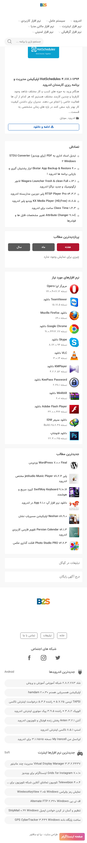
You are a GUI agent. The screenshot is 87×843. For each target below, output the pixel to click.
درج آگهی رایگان (70, 576)
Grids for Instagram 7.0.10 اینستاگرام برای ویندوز (51, 773)
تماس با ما (29, 635)
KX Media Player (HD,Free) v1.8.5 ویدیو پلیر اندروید (44, 201)
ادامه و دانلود (42, 127)
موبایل (63, 118)
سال (19, 247)
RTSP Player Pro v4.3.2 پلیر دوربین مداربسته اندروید (43, 194)
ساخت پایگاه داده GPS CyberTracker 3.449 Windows (48, 820)
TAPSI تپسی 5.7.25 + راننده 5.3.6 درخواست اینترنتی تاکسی (45, 702)
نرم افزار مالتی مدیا (42, 26)
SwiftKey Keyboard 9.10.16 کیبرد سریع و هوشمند (42, 492)
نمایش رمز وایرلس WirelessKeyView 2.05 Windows (49, 792)
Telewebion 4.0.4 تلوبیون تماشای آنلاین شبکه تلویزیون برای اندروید (42, 782)
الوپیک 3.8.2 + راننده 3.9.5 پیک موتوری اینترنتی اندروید (47, 711)
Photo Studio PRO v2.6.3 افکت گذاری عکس (40, 543)
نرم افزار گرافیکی (71, 32)
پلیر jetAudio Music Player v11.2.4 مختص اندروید (41, 479)
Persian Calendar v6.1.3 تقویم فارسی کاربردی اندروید (39, 532)
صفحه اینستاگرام (72, 836)
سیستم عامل (57, 21)
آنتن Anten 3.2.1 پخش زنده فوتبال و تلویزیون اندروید (49, 720)
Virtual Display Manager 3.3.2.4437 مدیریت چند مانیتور (45, 764)
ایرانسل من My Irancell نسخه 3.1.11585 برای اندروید (49, 739)
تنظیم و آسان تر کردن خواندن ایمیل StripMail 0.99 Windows (44, 810)
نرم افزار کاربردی (31, 21)
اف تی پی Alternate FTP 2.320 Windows (55, 801)
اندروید (77, 21)
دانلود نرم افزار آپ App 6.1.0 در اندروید (44, 503)
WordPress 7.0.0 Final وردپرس (48, 463)
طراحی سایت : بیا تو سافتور (43, 835)
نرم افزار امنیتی (44, 32)
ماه (43, 247)
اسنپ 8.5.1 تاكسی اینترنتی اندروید (60, 730)
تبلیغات (47, 635)
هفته (68, 247)
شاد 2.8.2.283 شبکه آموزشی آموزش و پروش (53, 683)
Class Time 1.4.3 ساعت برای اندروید (54, 208)
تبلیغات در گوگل (69, 563)
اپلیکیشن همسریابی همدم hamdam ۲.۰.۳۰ (54, 692)
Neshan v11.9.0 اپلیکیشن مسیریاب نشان (43, 516)
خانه (62, 635)
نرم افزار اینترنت (71, 26)
